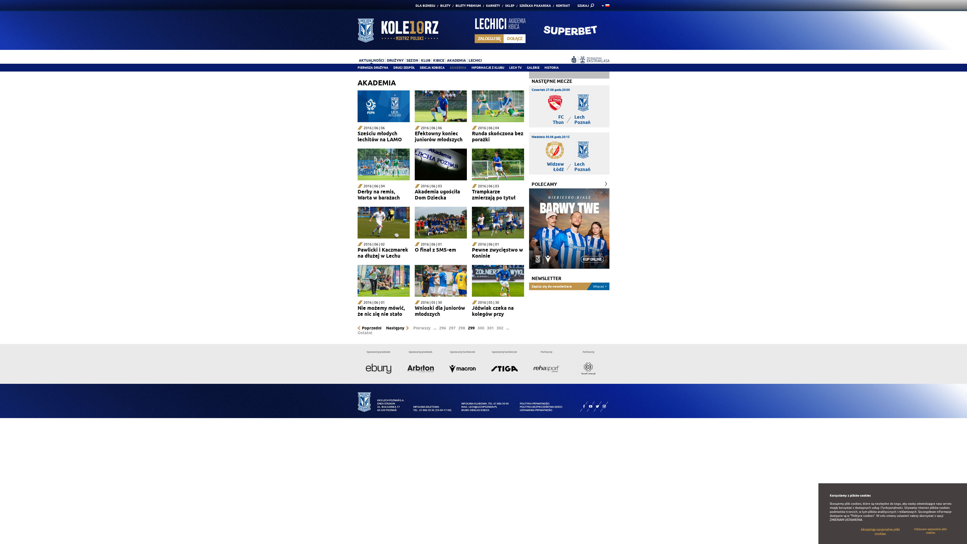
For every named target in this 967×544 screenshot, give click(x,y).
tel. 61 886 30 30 (423, 410)
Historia (551, 68)
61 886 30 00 (501, 403)
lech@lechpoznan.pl (483, 407)
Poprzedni (372, 328)
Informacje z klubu (487, 68)
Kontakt (563, 6)
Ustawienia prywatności (536, 410)
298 (461, 328)
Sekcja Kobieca (432, 68)
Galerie (533, 68)
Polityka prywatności (534, 403)
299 (471, 328)
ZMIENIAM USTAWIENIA (846, 520)
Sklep (509, 6)
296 (442, 328)
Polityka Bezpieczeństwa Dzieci (541, 407)
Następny (395, 328)
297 (452, 328)
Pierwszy (422, 328)
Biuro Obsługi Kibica (475, 410)
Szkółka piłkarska (535, 6)
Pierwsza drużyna (373, 68)
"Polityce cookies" (862, 516)
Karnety (493, 6)
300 (480, 328)
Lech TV (515, 68)
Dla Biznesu (425, 6)
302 (500, 328)
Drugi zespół (404, 68)
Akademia (458, 68)
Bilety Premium (468, 6)
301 (490, 328)
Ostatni (365, 332)
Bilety (445, 6)
